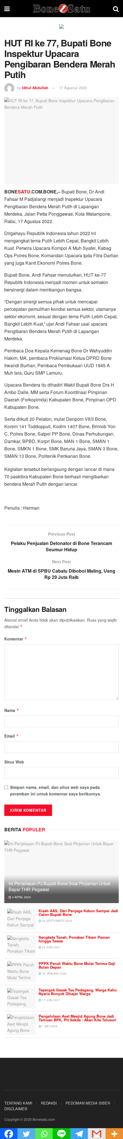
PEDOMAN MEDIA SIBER (88, 1103)
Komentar (15, 639)
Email (11, 736)
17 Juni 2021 (50, 1000)
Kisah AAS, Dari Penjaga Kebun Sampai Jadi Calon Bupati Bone (78, 912)
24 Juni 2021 (50, 947)
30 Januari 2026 (53, 973)
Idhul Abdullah (35, 87)
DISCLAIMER (15, 1108)
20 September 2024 (56, 921)
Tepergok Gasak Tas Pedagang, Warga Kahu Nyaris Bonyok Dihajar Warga (78, 991)
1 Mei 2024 (49, 1026)
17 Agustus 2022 (73, 87)
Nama (11, 710)
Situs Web (14, 762)
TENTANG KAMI (18, 1103)
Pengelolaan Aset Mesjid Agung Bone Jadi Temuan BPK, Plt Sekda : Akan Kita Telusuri (77, 1017)
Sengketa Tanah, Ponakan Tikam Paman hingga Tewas (74, 939)
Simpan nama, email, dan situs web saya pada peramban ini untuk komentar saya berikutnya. (55, 790)
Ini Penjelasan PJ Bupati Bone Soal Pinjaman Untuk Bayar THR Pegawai (59, 886)
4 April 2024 (21, 897)
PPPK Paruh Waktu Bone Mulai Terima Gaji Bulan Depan (77, 965)
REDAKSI (49, 1103)
